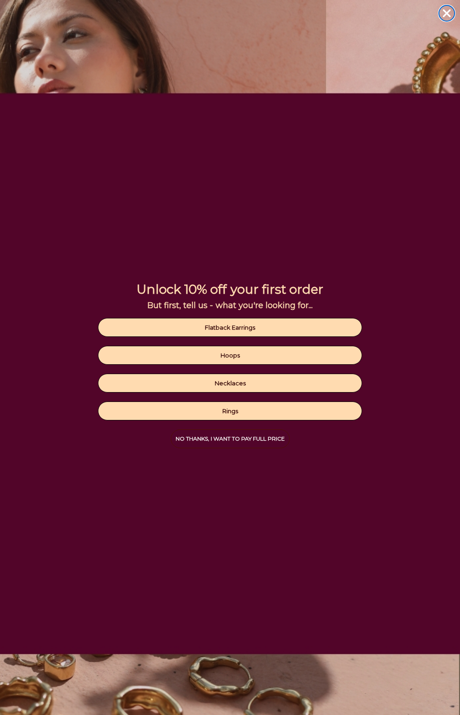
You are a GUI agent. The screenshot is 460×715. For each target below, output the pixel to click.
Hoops (230, 355)
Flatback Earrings (230, 327)
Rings (230, 411)
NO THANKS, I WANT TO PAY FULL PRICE (230, 438)
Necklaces (230, 383)
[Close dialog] (447, 13)
